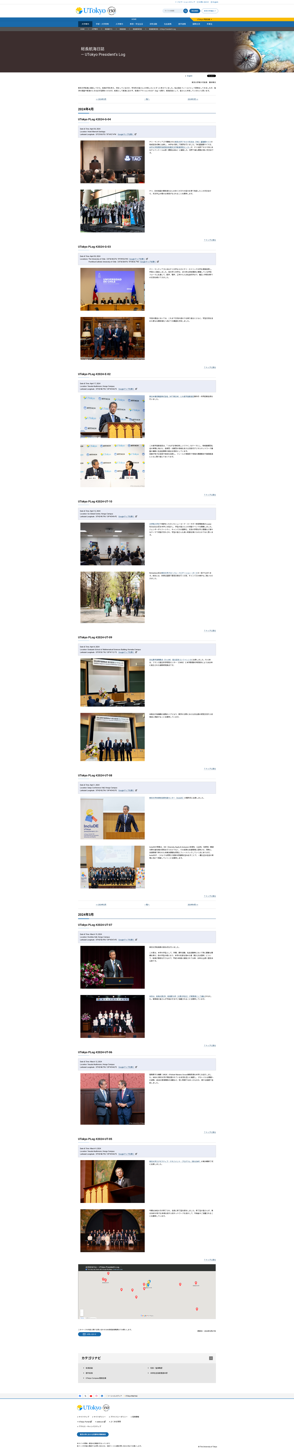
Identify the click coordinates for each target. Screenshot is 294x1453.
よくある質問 (115, 1422)
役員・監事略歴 (156, 1368)
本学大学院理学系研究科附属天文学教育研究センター (170, 147)
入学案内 (119, 24)
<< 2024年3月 (101, 99)
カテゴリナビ (91, 1358)
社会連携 (167, 24)
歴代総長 (89, 1373)
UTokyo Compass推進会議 (96, 1378)
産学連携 (182, 24)
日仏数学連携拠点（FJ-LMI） (160, 660)
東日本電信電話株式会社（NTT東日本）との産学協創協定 (171, 396)
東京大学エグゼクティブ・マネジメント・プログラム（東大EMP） (175, 1161)
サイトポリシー (100, 1417)
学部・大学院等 (102, 24)
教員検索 (195, 11)
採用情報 (135, 1417)
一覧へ (147, 99)
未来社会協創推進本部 (159, 1373)
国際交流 (196, 24)
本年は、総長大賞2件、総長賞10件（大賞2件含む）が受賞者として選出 (177, 996)
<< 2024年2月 (101, 905)
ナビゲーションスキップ (186, 2)
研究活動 (153, 24)
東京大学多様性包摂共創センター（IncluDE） (166, 798)
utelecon (100, 1422)
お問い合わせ (204, 2)
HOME (82, 29)
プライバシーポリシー (119, 1417)
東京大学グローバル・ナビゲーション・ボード (179, 573)
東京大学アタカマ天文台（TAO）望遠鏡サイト (193, 142)
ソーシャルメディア (114, 1396)
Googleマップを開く (126, 134)
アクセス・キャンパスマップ (90, 1426)
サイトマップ (84, 1417)
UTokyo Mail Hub (131, 1396)
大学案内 (85, 24)
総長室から (108, 29)
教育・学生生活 (136, 24)
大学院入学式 (154, 524)
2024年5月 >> (193, 99)
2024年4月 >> (193, 905)
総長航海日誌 (137, 29)
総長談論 (123, 29)
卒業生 (209, 24)
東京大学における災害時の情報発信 (93, 1434)
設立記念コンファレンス (181, 660)
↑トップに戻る (210, 240)
